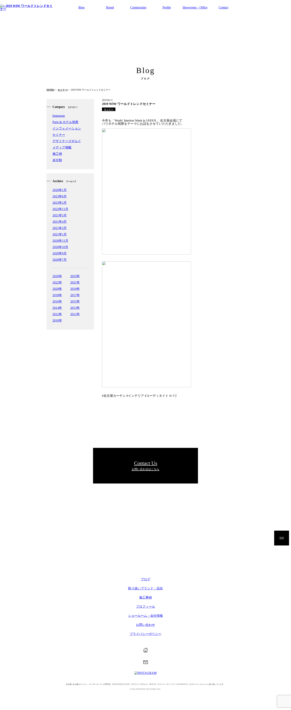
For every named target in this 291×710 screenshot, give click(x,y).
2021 (73, 282)
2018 (55, 295)
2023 (73, 276)
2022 (55, 282)
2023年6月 (59, 196)
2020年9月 (59, 253)
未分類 (57, 160)
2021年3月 (59, 228)
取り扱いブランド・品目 (145, 588)
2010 (55, 320)
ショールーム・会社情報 (145, 615)
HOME (50, 90)
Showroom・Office (195, 7)
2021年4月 (59, 221)
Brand (110, 7)
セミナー (62, 90)
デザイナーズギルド (66, 141)
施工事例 (145, 597)
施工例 (57, 153)
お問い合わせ (145, 624)
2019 (73, 288)
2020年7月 (59, 259)
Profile (167, 7)
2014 (55, 307)
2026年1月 (59, 190)
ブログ (145, 579)
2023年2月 (59, 202)
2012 (55, 314)
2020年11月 (60, 240)
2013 (73, 307)
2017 (73, 295)
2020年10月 (60, 247)
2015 (73, 301)
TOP (281, 538)
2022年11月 (60, 209)
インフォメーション (66, 128)
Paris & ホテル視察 (65, 122)
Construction (138, 7)
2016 (55, 301)
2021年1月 (59, 234)
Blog (81, 7)
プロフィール (145, 606)
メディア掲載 (61, 147)
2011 (73, 314)
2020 (55, 288)
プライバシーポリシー (145, 634)
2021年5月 (59, 215)
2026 (55, 276)
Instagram (58, 115)
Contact (223, 7)
